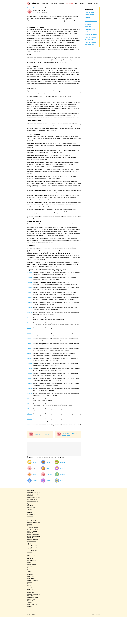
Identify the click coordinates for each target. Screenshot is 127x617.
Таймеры (29, 571)
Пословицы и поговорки (31, 600)
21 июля (29, 419)
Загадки (29, 602)
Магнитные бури (31, 560)
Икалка (29, 585)
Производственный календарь (32, 494)
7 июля (29, 348)
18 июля (29, 403)
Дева (61, 468)
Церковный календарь (33, 497)
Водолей (49, 480)
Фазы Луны (30, 553)
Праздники (54, 3)
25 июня (29, 287)
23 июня (29, 277)
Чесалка (29, 583)
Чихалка (29, 582)
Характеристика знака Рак (42, 434)
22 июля (29, 424)
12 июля (29, 373)
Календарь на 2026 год (33, 492)
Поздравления (31, 507)
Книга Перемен (31, 578)
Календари (45, 3)
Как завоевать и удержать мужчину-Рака (69, 434)
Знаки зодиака (89, 9)
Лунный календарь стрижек (32, 548)
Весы (34, 474)
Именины (30, 516)
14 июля (29, 383)
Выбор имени (31, 514)
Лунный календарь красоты (32, 551)
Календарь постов (32, 499)
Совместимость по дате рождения (33, 537)
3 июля (29, 328)
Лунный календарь (32, 545)
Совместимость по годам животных (32, 540)
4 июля (29, 333)
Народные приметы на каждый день (33, 595)
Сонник (96, 3)
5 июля (29, 338)
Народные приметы (32, 597)
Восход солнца (31, 564)
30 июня (29, 312)
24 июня (29, 282)
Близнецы (62, 462)
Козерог (35, 480)
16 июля (29, 393)
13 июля (29, 378)
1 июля (29, 317)
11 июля (29, 368)
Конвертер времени (32, 569)
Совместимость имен (91, 34)
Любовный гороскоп (91, 21)
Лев (48, 468)
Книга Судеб (30, 576)
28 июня (29, 302)
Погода (29, 562)
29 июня (29, 307)
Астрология (69, 3)
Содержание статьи (34, 25)
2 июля (29, 322)
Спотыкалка (30, 589)
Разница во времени (33, 568)
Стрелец (62, 474)
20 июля (29, 414)
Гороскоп (87, 17)
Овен (34, 462)
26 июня (29, 292)
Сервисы (82, 3)
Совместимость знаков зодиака (33, 523)
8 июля (29, 353)
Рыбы (61, 480)
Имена (61, 3)
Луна (76, 3)
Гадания (89, 3)
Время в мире (31, 566)
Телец (48, 462)
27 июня (29, 297)
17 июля (29, 398)
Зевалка (29, 587)
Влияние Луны (31, 555)
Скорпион (49, 474)
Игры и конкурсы (32, 604)
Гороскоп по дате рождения (32, 532)
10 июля (29, 363)
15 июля (29, 388)
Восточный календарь (33, 529)
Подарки (29, 606)
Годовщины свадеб (32, 501)
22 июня (29, 272)
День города (30, 509)
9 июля (29, 358)
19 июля (29, 409)
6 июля (29, 343)
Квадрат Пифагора (32, 580)
